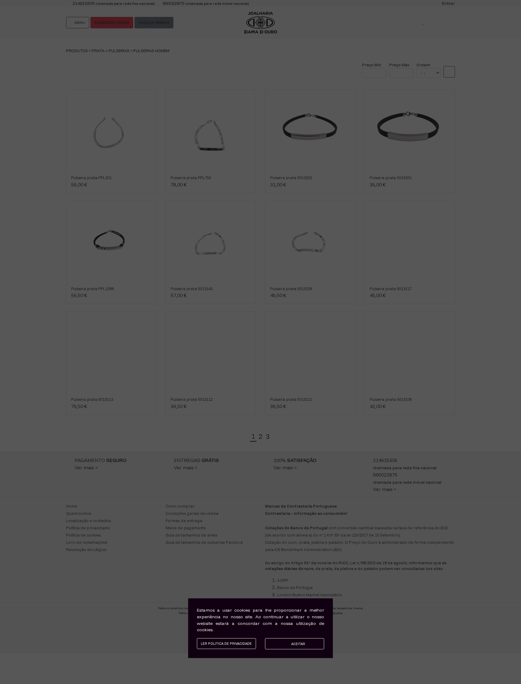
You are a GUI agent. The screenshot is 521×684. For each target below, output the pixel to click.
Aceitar (297, 644)
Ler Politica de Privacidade (226, 643)
